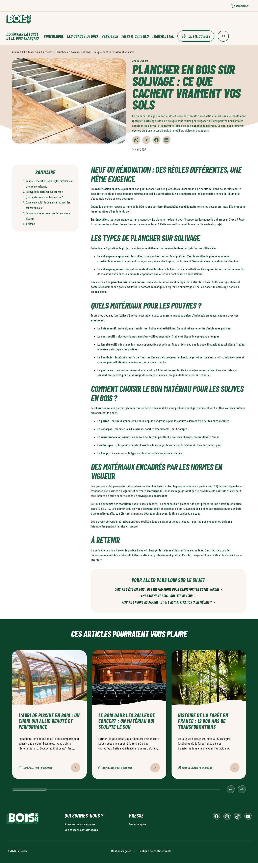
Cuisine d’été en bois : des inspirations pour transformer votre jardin (168, 589)
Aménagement (140, 61)
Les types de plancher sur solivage (44, 191)
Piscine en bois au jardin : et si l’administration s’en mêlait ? (168, 602)
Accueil (16, 52)
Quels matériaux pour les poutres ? (44, 197)
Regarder (242, 5)
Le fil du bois (199, 36)
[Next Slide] (242, 789)
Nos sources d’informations (81, 830)
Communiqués (137, 824)
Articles (47, 52)
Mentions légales (121, 851)
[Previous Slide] (231, 789)
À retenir (30, 224)
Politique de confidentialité (155, 851)
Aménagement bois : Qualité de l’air (168, 596)
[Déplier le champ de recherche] (223, 36)
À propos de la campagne (79, 824)
